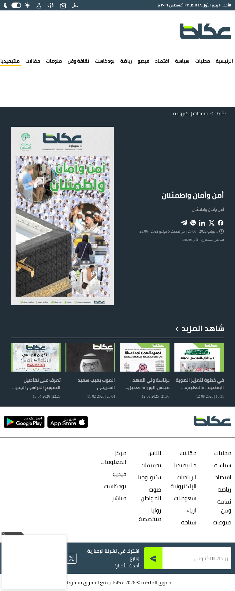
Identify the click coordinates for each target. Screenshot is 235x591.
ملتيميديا (186, 465)
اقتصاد (162, 60)
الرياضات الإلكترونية (186, 482)
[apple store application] (67, 422)
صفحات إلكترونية (190, 113)
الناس (154, 452)
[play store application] (24, 422)
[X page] (71, 558)
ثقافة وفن (78, 60)
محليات (202, 60)
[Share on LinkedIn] (202, 222)
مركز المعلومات (116, 457)
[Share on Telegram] (184, 222)
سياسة (182, 60)
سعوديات (186, 498)
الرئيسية (224, 60)
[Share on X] (211, 222)
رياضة (126, 60)
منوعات (54, 60)
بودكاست (104, 60)
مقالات (32, 60)
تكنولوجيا (151, 477)
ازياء (191, 510)
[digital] (75, 5)
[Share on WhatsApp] (193, 222)
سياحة (188, 522)
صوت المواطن (151, 494)
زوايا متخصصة (151, 515)
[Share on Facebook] (220, 222)
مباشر (119, 498)
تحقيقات (151, 465)
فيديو (143, 60)
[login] (38, 5)
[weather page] (50, 5)
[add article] (63, 5)
